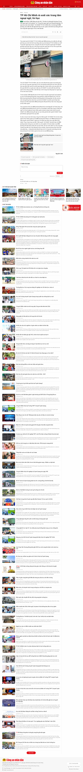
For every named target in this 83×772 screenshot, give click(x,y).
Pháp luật (45, 6)
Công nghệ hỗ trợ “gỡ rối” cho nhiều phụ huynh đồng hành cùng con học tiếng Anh (37, 528)
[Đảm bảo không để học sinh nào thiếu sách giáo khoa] (8, 367)
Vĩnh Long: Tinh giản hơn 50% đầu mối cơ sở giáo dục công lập (32, 268)
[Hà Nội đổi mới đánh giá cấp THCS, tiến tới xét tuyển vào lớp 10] (8, 337)
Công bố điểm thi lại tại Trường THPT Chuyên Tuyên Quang (31, 406)
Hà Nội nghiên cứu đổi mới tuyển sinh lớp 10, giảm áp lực (25, 199)
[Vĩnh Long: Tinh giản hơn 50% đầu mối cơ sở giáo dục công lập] (8, 271)
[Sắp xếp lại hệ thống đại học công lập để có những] (8, 766)
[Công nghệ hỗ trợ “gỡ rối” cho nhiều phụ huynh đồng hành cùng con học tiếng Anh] (8, 531)
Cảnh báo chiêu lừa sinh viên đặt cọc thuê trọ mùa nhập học (31, 277)
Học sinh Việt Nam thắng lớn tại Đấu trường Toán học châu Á (31, 711)
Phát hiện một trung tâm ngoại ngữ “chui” (43, 144)
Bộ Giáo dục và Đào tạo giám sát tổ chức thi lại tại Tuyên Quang (32, 556)
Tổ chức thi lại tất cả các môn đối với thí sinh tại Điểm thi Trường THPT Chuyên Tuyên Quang (37, 689)
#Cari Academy (51, 157)
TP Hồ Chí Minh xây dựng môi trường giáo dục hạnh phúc (30, 217)
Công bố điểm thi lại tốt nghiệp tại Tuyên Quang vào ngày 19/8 (32, 471)
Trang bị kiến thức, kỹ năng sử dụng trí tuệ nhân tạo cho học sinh (32, 344)
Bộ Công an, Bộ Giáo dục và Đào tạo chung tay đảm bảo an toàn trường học (35, 742)
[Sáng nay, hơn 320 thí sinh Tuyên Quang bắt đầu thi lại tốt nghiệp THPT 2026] (8, 540)
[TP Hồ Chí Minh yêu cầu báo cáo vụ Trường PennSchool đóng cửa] (8, 210)
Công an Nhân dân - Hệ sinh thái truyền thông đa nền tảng (41, 2)
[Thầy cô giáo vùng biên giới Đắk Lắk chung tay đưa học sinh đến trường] (8, 580)
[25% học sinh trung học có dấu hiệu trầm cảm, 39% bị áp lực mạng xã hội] (8, 446)
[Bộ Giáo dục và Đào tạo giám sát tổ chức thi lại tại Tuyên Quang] (8, 559)
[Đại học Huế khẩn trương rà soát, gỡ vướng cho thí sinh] (8, 492)
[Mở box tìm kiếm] (75, 6)
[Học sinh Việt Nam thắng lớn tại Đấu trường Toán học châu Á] (8, 714)
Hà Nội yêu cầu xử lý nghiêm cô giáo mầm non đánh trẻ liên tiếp (32, 325)
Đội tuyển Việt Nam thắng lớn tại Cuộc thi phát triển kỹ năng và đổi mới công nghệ (37, 236)
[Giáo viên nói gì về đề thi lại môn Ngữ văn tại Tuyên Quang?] (8, 511)
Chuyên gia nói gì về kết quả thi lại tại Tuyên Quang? (29, 383)
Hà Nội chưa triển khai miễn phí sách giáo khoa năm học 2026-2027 (41, 200)
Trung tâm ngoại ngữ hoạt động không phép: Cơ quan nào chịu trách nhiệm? (47, 136)
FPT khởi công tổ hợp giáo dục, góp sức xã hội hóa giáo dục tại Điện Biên (57, 200)
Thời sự (11, 6)
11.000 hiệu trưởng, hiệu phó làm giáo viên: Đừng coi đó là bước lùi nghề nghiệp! (36, 567)
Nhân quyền (11, 8)
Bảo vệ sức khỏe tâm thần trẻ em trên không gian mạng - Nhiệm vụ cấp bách (35, 462)
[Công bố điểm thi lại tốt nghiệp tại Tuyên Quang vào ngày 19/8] (8, 474)
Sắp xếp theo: (52, 176)
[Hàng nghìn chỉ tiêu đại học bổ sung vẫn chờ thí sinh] (8, 319)
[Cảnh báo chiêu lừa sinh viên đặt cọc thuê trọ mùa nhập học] (8, 280)
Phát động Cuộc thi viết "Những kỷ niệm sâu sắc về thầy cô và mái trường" (35, 415)
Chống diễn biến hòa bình (19, 6)
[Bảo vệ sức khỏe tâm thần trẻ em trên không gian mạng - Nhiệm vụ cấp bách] (8, 465)
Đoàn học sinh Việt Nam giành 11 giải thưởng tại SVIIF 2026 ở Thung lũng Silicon (36, 394)
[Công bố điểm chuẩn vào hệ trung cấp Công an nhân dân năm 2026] (8, 309)
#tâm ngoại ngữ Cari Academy (39, 157)
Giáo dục (26, 12)
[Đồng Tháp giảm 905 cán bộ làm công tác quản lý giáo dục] (8, 229)
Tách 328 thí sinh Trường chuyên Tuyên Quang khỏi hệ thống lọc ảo (33, 666)
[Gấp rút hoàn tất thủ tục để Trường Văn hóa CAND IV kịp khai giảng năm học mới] (8, 659)
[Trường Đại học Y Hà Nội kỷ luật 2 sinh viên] (8, 619)
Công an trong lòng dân (31, 6)
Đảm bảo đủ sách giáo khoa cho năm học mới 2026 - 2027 (31, 374)
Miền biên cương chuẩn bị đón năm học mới (27, 258)
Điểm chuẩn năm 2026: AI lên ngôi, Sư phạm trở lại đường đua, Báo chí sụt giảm (36, 606)
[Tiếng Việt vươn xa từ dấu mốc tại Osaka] (8, 455)
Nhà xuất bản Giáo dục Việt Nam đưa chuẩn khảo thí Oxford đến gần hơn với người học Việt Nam (37, 700)
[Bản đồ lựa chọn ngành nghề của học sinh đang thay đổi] (8, 251)
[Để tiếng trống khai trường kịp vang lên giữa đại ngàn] (8, 735)
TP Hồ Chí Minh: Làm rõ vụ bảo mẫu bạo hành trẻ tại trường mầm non (33, 646)
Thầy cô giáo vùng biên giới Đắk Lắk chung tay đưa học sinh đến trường (34, 577)
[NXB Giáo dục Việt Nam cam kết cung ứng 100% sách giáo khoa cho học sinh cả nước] (73, 193)
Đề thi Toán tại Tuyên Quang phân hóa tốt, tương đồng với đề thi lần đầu (34, 480)
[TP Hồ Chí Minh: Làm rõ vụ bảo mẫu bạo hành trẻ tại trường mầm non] (8, 649)
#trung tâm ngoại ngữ (25, 157)
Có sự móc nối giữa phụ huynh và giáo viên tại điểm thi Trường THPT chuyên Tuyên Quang (37, 678)
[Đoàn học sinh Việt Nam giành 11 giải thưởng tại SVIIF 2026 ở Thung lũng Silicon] (8, 397)
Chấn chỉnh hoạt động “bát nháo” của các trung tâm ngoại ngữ (34, 37)
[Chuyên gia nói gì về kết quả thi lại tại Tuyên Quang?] (8, 386)
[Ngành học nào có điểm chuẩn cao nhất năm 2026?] (8, 629)
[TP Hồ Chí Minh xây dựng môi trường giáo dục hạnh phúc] (8, 219)
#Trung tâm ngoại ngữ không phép (28, 159)
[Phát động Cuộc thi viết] (8, 418)
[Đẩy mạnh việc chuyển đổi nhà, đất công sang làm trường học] (8, 600)
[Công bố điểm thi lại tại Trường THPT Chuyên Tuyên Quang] (8, 408)
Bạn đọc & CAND (66, 6)
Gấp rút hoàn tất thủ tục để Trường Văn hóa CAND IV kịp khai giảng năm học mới (36, 656)
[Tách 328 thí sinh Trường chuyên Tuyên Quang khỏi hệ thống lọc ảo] (8, 668)
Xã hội (40, 6)
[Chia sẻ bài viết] (52, 32)
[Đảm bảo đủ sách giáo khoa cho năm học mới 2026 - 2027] (8, 377)
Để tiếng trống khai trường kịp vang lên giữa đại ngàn (31, 732)
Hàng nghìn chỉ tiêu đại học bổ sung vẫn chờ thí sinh (29, 316)
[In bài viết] (57, 32)
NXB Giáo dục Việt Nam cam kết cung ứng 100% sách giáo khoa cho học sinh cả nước (73, 200)
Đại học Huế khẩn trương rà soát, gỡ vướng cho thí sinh (30, 490)
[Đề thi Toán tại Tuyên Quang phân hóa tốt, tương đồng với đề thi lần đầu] (8, 483)
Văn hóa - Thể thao (58, 6)
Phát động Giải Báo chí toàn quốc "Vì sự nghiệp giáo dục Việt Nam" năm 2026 (35, 721)
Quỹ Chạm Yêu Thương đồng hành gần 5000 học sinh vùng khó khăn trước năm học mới (37, 547)
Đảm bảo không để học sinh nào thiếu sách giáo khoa (29, 364)
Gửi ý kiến (60, 172)
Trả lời (26, 183)
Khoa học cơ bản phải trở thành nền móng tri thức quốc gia (27, 8)
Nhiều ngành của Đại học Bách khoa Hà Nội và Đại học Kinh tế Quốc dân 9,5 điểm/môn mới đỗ (38, 636)
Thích (22, 183)
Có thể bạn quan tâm (9, 187)
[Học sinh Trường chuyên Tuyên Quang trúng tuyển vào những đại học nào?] (8, 299)
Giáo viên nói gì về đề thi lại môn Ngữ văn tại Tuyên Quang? (31, 509)
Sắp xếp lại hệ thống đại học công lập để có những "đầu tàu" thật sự (33, 763)
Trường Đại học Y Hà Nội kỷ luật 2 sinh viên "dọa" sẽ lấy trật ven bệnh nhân (35, 616)
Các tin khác (7, 204)
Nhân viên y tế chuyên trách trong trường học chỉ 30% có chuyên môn (34, 587)
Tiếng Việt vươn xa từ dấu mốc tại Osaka (26, 452)
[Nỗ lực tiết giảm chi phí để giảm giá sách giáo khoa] (8, 755)
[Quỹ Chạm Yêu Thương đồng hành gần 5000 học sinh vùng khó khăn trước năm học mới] (8, 550)
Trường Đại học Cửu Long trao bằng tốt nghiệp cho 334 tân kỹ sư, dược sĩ (35, 287)
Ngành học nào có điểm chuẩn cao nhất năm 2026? (29, 626)
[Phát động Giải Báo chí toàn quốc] (8, 724)
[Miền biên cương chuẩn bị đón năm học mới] (8, 261)
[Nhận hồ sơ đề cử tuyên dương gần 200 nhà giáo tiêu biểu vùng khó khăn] (8, 427)
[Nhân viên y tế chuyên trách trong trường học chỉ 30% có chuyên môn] (8, 590)
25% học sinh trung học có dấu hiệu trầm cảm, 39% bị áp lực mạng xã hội (34, 443)
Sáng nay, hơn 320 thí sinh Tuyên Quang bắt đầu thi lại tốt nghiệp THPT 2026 (35, 537)
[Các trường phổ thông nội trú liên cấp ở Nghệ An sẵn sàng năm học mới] (9, 193)
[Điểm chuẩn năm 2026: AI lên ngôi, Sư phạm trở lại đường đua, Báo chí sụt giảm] (8, 609)
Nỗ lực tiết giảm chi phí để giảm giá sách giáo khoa (29, 752)
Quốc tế (50, 6)
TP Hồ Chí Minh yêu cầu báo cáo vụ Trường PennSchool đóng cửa (32, 207)
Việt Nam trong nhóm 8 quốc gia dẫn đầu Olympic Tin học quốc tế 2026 (34, 499)
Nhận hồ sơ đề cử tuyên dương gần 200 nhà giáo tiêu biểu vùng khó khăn (34, 425)
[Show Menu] (4, 6)
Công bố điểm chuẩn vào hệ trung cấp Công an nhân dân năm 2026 (33, 306)
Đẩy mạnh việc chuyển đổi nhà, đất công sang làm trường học (31, 597)
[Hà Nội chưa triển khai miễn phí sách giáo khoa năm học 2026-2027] (41, 193)
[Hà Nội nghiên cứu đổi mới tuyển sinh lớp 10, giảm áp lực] (25, 193)
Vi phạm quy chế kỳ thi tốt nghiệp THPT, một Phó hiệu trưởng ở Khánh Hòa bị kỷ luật (37, 434)
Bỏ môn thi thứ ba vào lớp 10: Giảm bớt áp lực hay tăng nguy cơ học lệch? (35, 353)
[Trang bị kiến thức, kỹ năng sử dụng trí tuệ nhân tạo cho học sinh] (8, 346)
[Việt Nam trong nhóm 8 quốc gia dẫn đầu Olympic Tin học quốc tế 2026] (8, 502)
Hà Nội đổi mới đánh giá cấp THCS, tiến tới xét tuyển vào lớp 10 (32, 334)
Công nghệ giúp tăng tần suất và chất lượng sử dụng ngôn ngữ (32, 519)
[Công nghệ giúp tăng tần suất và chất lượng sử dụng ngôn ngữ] (8, 521)
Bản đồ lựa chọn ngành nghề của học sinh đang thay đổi (30, 248)
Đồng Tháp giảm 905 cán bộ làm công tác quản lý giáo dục (31, 226)
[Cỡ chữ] (55, 32)
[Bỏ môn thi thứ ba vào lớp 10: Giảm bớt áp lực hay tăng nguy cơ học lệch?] (8, 356)
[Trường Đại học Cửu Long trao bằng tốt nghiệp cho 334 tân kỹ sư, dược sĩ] (8, 290)
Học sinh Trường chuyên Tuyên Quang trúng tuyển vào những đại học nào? (35, 296)
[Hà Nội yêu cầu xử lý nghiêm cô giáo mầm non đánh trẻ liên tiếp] (8, 328)
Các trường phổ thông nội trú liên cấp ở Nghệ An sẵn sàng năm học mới (9, 200)
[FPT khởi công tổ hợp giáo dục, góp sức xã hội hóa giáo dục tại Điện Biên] (57, 193)
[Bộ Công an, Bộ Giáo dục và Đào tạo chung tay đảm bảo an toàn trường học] (8, 745)
